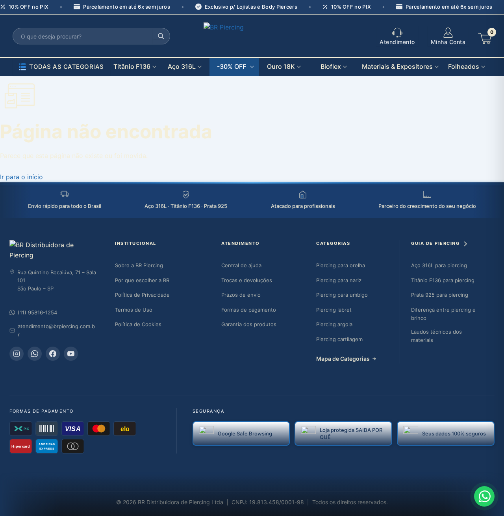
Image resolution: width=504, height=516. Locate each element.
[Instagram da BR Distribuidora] (16, 354)
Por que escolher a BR (142, 280)
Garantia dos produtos (248, 324)
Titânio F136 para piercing (442, 280)
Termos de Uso (133, 310)
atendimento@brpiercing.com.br (56, 330)
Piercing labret (334, 310)
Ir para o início (21, 177)
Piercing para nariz (338, 280)
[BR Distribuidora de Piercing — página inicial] (52, 250)
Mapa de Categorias (343, 358)
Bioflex (331, 66)
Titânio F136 (131, 66)
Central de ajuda (241, 265)
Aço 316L (182, 66)
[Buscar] (161, 36)
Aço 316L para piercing (439, 265)
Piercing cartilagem (339, 339)
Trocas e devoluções (246, 280)
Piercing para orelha (340, 265)
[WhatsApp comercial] (35, 354)
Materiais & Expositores (397, 66)
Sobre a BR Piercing (139, 265)
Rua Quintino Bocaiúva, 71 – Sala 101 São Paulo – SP (56, 280)
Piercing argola (334, 324)
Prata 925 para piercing (439, 295)
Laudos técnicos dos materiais (436, 336)
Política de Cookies (138, 324)
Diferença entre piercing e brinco (443, 314)
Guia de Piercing (435, 243)
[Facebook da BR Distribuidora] (53, 354)
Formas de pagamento (248, 310)
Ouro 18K (281, 66)
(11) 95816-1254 (37, 312)
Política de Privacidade (142, 295)
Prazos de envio (241, 295)
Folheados (463, 66)
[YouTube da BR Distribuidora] (71, 354)
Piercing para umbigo (342, 295)
